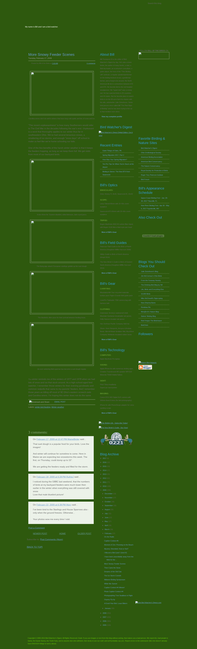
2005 (105, 625)
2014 (105, 470)
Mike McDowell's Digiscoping (152, 298)
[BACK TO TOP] (34, 547)
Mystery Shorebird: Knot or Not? (116, 549)
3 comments (91, 63)
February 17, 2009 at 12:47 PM (52, 439)
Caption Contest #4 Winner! (114, 587)
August (107, 509)
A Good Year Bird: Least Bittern (115, 603)
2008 (105, 613)
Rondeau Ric (146, 307)
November (109, 498)
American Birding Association (152, 157)
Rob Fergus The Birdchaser (151, 321)
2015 (105, 466)
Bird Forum (145, 179)
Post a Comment (36, 528)
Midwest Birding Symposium (114, 580)
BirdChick (144, 325)
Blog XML (77, 42)
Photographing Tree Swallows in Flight (118, 595)
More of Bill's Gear (109, 232)
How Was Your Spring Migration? (115, 159)
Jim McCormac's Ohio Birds (151, 276)
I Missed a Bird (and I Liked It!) (115, 553)
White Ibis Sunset (110, 584)
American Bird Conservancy (151, 161)
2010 (105, 486)
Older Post (84, 533)
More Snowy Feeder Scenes (51, 54)
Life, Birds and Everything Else (152, 289)
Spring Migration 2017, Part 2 (113, 155)
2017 (105, 458)
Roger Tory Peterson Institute (152, 175)
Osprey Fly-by (109, 599)
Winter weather (57, 407)
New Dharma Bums (148, 303)
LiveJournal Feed (92, 42)
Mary (68, 504)
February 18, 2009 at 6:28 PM (51, 477)
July (106, 513)
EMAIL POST (59, 402)
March (107, 529)
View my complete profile (112, 116)
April (106, 525)
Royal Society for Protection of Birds (154, 170)
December (109, 494)
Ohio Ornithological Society (151, 153)
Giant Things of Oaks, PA (112, 151)
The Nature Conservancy (150, 166)
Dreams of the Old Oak (113, 572)
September (109, 505)
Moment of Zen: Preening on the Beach (118, 545)
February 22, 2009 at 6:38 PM (51, 504)
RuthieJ (70, 477)
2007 (105, 617)
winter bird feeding (42, 407)
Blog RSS (64, 42)
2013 (105, 474)
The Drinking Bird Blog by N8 (152, 285)
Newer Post (40, 533)
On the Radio (109, 537)
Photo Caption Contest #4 (113, 591)
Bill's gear (74, 3)
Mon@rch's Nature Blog (150, 312)
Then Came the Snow (112, 568)
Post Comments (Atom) (51, 539)
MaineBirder (73, 439)
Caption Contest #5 (111, 541)
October (108, 502)
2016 (105, 462)
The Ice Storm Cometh (112, 576)
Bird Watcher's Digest (36, 3)
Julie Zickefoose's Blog (149, 271)
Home (62, 533)
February (108, 533)
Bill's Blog (57, 3)
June (107, 517)
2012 (105, 478)
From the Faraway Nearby (151, 280)
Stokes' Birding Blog (148, 316)
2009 (105, 490)
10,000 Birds (145, 294)
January (108, 608)
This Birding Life (97, 3)
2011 (105, 482)
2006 (105, 621)
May (106, 521)
